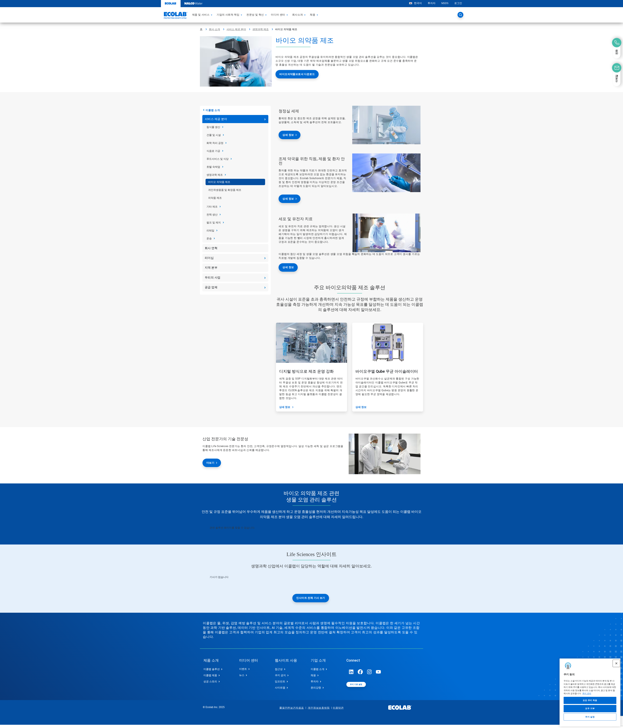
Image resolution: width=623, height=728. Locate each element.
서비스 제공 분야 (236, 29)
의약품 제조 (215, 197)
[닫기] (616, 663)
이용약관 (338, 707)
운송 (209, 238)
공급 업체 (211, 287)
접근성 (279, 669)
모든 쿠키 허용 (590, 700)
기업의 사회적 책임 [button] (228, 14)
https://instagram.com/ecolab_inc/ (369, 672)
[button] (212, 14)
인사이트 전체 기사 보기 (310, 597)
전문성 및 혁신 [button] (255, 14)
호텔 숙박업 (213, 166)
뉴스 (241, 675)
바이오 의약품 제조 (219, 182)
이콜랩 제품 (210, 675)
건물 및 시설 (214, 135)
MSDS (444, 3)
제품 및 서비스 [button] (200, 14)
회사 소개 (214, 29)
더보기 (210, 462)
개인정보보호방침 (319, 707)
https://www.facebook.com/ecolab (360, 672)
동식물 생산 (213, 127)
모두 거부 (590, 708)
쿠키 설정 (590, 717)
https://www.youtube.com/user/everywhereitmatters (378, 672)
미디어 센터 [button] (278, 14)
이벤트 (243, 669)
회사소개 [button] (297, 14)
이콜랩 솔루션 (211, 669)
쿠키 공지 (586, 693)
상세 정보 (288, 134)
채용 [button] (312, 14)
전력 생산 (212, 214)
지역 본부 (211, 267)
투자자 (431, 3)
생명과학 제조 (260, 29)
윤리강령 (316, 687)
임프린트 (280, 681)
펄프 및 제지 (214, 222)
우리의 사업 (212, 277)
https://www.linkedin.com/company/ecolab (351, 672)
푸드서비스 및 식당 (218, 159)
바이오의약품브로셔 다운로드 (297, 74)
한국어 (418, 3)
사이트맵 (280, 687)
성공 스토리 (210, 681)
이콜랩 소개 (213, 110)
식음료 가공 (213, 151)
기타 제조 (212, 206)
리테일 (210, 230)
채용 (313, 675)
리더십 (209, 258)
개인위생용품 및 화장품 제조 (224, 190)
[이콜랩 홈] (175, 15)
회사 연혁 (211, 248)
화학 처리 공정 (215, 143)
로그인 (458, 3)
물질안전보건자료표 (291, 707)
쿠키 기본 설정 (356, 684)
